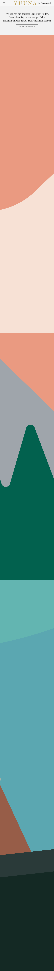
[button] (4, 3)
